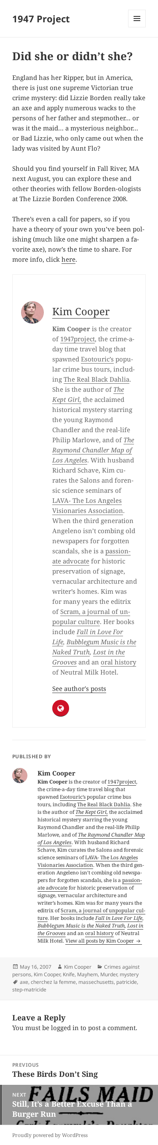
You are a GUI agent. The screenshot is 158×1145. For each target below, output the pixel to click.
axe (24, 982)
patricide (126, 982)
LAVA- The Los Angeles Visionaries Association (87, 861)
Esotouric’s (97, 359)
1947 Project (41, 18)
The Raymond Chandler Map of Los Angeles (93, 450)
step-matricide (29, 989)
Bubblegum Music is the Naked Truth (81, 925)
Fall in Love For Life (118, 918)
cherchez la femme (53, 982)
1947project (77, 339)
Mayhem (87, 974)
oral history (118, 662)
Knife (69, 974)
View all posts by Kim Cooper (100, 940)
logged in (65, 1027)
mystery (129, 974)
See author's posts (79, 688)
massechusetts (96, 982)
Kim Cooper (81, 311)
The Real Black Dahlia (96, 379)
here (68, 259)
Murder (108, 974)
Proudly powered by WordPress (50, 1135)
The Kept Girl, (91, 812)
